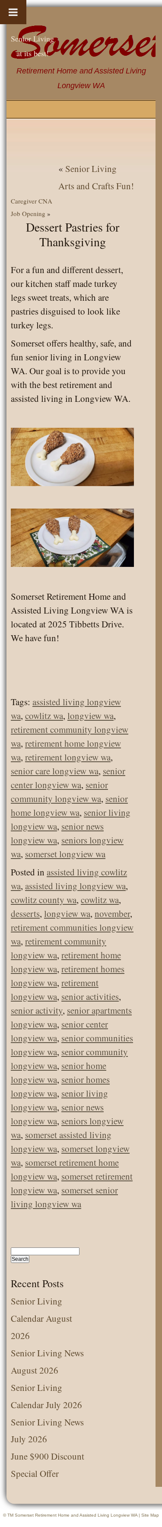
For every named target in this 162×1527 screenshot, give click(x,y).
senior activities (90, 996)
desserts (25, 913)
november (112, 913)
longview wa (90, 715)
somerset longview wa (65, 854)
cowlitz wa (44, 715)
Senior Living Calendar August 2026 (41, 1318)
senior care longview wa (54, 771)
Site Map (150, 1515)
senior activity (37, 1010)
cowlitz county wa (43, 900)
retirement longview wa (68, 757)
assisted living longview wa (75, 886)
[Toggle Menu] (13, 12)
